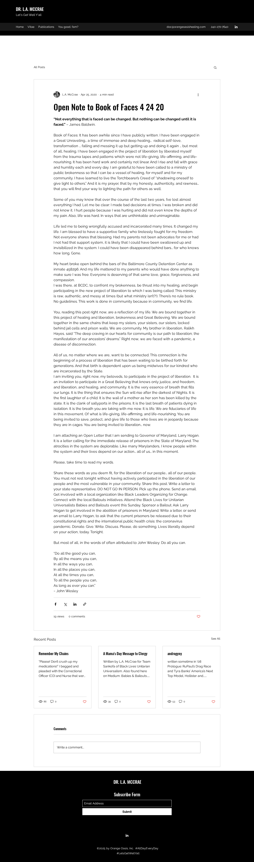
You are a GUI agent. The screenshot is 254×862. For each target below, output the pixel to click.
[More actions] (198, 94)
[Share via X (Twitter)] (65, 604)
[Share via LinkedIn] (75, 604)
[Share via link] (85, 604)
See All (215, 638)
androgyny (174, 653)
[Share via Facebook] (55, 604)
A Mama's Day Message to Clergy (125, 653)
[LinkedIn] (236, 27)
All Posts (39, 67)
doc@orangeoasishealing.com (186, 26)
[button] (215, 67)
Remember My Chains (53, 653)
